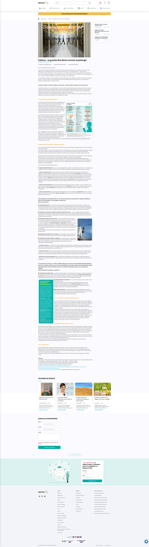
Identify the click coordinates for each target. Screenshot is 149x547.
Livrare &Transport (61, 522)
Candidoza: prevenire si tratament (100, 504)
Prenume (85, 470)
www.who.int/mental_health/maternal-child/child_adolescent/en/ (54, 365)
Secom (44, 545)
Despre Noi (59, 493)
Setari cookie (60, 532)
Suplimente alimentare (80, 495)
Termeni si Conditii (99, 545)
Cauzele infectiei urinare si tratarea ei (100, 499)
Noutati (59, 499)
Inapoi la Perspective (75, 454)
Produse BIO (78, 497)
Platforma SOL (60, 520)
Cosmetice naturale (79, 502)
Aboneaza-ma (92, 481)
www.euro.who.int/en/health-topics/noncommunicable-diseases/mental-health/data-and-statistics (62, 366)
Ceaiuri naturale (79, 499)
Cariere (59, 511)
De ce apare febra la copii (98, 511)
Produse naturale (79, 508)
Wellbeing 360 (60, 495)
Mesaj (39, 432)
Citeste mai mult (106, 27)
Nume (39, 421)
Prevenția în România (61, 497)
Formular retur (78, 493)
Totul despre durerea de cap (99, 493)
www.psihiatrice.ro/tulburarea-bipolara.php (49, 368)
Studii (59, 508)
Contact (59, 524)
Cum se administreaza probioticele (100, 502)
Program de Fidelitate (61, 504)
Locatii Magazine (61, 502)
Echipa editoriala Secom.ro (46, 62)
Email (84, 475)
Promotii (77, 504)
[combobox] (73, 3)
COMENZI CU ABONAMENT (62, 515)
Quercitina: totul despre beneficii (100, 506)
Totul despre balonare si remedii (100, 508)
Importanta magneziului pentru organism (101, 513)
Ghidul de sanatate (61, 506)
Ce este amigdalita (97, 495)
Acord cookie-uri (108, 545)
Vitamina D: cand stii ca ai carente (100, 497)
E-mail (39, 427)
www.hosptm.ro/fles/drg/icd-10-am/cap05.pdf (50, 369)
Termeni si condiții (61, 513)
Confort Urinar (78, 511)
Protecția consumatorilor (62, 517)
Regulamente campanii (62, 526)
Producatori (78, 506)
